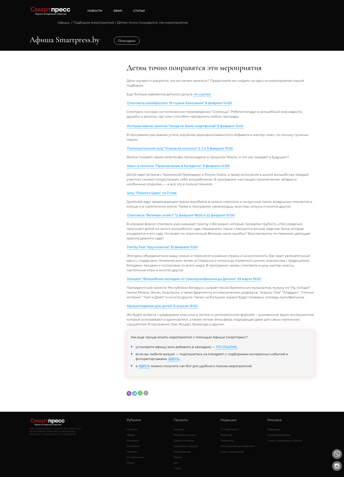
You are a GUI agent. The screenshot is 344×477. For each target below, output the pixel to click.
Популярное (127, 40)
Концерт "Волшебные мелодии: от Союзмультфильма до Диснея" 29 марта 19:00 (194, 279)
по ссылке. (202, 94)
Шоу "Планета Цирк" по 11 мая (152, 193)
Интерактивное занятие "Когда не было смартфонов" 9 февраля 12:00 (185, 126)
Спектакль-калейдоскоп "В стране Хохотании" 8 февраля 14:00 (179, 103)
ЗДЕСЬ (173, 359)
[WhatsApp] (140, 393)
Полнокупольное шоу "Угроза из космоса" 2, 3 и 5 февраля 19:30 (180, 148)
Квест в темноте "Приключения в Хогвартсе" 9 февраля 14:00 (178, 166)
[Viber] (129, 393)
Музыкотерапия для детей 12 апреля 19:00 (162, 306)
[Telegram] (134, 393)
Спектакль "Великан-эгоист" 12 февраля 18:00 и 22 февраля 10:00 (181, 215)
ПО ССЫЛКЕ (226, 347)
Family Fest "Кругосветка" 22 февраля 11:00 (162, 247)
